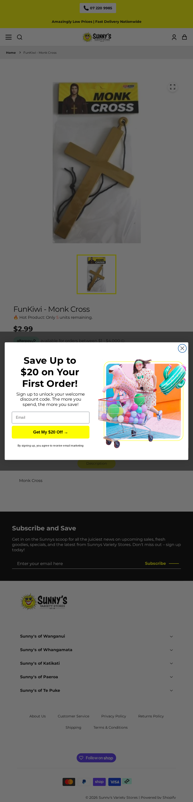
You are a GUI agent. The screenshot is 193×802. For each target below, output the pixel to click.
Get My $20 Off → (50, 432)
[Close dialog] (182, 348)
